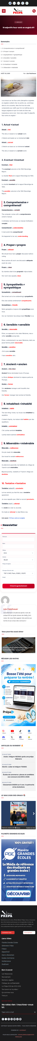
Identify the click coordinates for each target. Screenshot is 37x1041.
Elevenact (23, 1030)
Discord (3, 739)
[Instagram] (8, 1019)
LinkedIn (30, 733)
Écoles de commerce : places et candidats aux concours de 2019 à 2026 (18, 776)
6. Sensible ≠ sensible (9, 58)
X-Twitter (13, 739)
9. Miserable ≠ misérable (10, 67)
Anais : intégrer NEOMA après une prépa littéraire (19, 758)
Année (4, 557)
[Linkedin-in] (11, 1019)
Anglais (19, 22)
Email (3, 577)
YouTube (12, 733)
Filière (4, 550)
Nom (3, 543)
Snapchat (30, 739)
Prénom (4, 536)
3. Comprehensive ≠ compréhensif (13, 48)
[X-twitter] (6, 1019)
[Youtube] (14, 1019)
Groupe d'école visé (8, 570)
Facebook (21, 739)
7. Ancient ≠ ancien (9, 61)
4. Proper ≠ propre (8, 51)
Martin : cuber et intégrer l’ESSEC (14, 767)
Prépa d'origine (6, 563)
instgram (4, 733)
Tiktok (20, 733)
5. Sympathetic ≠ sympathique (12, 55)
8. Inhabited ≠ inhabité (10, 64)
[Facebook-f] (3, 1019)
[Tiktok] (17, 1019)
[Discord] (20, 1019)
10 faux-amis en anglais (17, 518)
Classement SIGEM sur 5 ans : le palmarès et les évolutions (18, 786)
